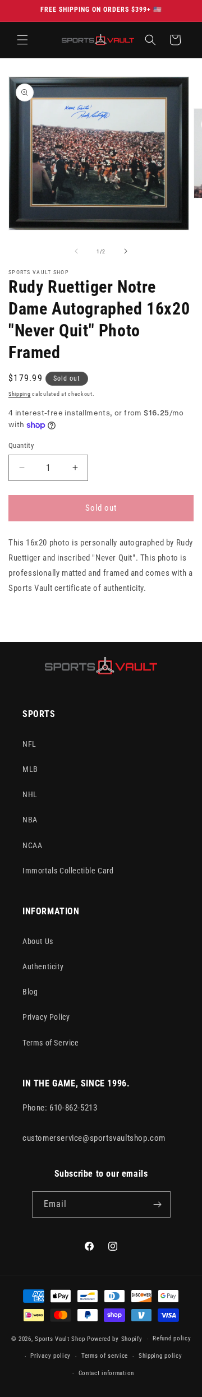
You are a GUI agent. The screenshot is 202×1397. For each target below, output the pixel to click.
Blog (30, 991)
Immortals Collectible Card (68, 870)
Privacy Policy (46, 1016)
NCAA (32, 845)
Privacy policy (50, 1355)
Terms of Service (50, 1042)
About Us (37, 941)
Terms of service (104, 1355)
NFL (29, 743)
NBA (30, 819)
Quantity (21, 445)
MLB (30, 769)
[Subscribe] (157, 1204)
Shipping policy (160, 1355)
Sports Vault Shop (60, 1339)
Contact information (106, 1373)
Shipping (19, 394)
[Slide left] (76, 251)
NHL (30, 794)
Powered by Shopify (115, 1339)
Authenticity (42, 966)
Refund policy (172, 1338)
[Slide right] (125, 251)
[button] (22, 39)
